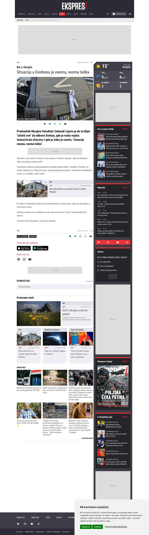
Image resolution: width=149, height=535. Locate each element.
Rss (127, 242)
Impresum (40, 531)
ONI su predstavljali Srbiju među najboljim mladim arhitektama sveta (113, 164)
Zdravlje (84, 14)
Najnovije (31, 14)
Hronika (55, 14)
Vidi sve (124, 129)
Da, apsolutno (105, 262)
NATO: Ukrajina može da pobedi (55, 313)
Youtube (30, 259)
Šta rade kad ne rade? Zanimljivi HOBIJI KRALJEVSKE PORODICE (113, 462)
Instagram (24, 259)
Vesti (40, 14)
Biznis (46, 14)
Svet (62, 14)
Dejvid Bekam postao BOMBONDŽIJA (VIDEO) (113, 424)
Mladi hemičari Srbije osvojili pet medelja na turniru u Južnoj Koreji (113, 146)
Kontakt (66, 531)
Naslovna (21, 14)
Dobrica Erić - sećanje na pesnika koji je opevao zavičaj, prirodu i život (113, 221)
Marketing (29, 531)
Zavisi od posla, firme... (109, 270)
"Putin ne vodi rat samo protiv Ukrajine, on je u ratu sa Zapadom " (81, 346)
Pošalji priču (120, 14)
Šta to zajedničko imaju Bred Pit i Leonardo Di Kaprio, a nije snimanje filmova (113, 443)
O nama (19, 531)
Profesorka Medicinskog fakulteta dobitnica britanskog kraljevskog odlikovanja (113, 136)
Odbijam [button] (97, 527)
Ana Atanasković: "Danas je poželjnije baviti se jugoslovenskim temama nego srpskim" (113, 195)
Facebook (18, 259)
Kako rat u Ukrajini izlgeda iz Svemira (55, 346)
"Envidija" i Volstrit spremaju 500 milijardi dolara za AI (113, 203)
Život (91, 14)
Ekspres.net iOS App (24, 248)
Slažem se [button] (86, 527)
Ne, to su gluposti (106, 266)
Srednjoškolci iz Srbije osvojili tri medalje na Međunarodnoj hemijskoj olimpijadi (113, 174)
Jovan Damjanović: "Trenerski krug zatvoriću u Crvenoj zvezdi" (113, 212)
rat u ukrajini (22, 236)
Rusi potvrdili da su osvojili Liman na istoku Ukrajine (55, 188)
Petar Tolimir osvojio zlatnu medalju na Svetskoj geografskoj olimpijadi (113, 155)
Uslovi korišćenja (53, 531)
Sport (76, 14)
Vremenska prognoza (112, 66)
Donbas (33, 236)
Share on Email (65, 123)
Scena (68, 14)
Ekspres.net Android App (40, 248)
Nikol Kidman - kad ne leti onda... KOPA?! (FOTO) (113, 434)
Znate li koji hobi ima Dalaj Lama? (113, 452)
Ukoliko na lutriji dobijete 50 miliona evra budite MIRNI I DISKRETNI (113, 230)
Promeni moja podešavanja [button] (116, 527)
